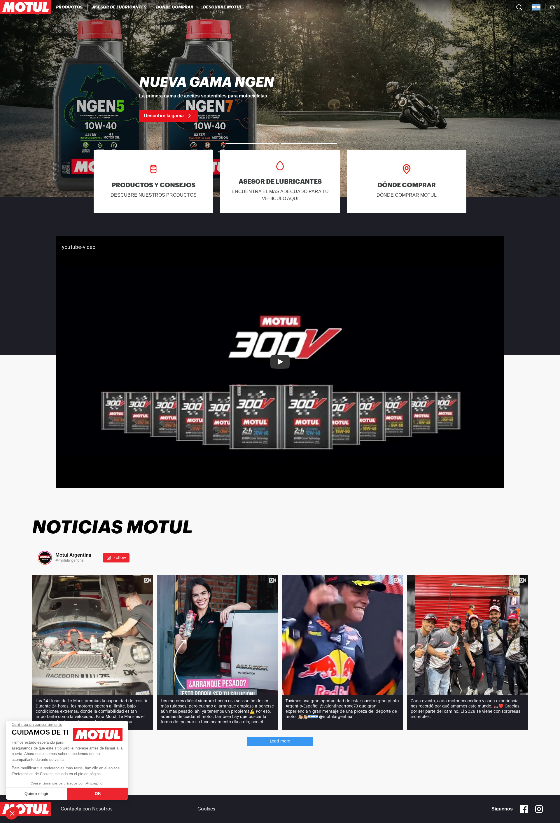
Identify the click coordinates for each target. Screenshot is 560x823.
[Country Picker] (536, 7)
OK (98, 793)
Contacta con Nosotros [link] (87, 809)
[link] (280, 98)
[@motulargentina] (45, 558)
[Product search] (519, 7)
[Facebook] (524, 809)
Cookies (206, 809)
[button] (12, 813)
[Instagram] (539, 809)
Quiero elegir (36, 793)
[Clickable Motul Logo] (25, 7)
